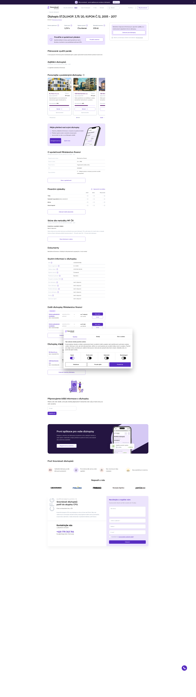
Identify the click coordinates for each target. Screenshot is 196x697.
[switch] (89, 358)
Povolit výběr (98, 364)
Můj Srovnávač (139, 37)
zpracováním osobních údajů (126, 537)
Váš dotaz (113, 508)
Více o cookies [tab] (121, 336)
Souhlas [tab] (75, 336)
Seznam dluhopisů (54, 12)
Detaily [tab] (98, 336)
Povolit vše (120, 364)
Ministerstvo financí (57, 19)
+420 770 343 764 (65, 531)
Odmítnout (76, 364)
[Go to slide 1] (76, 117)
